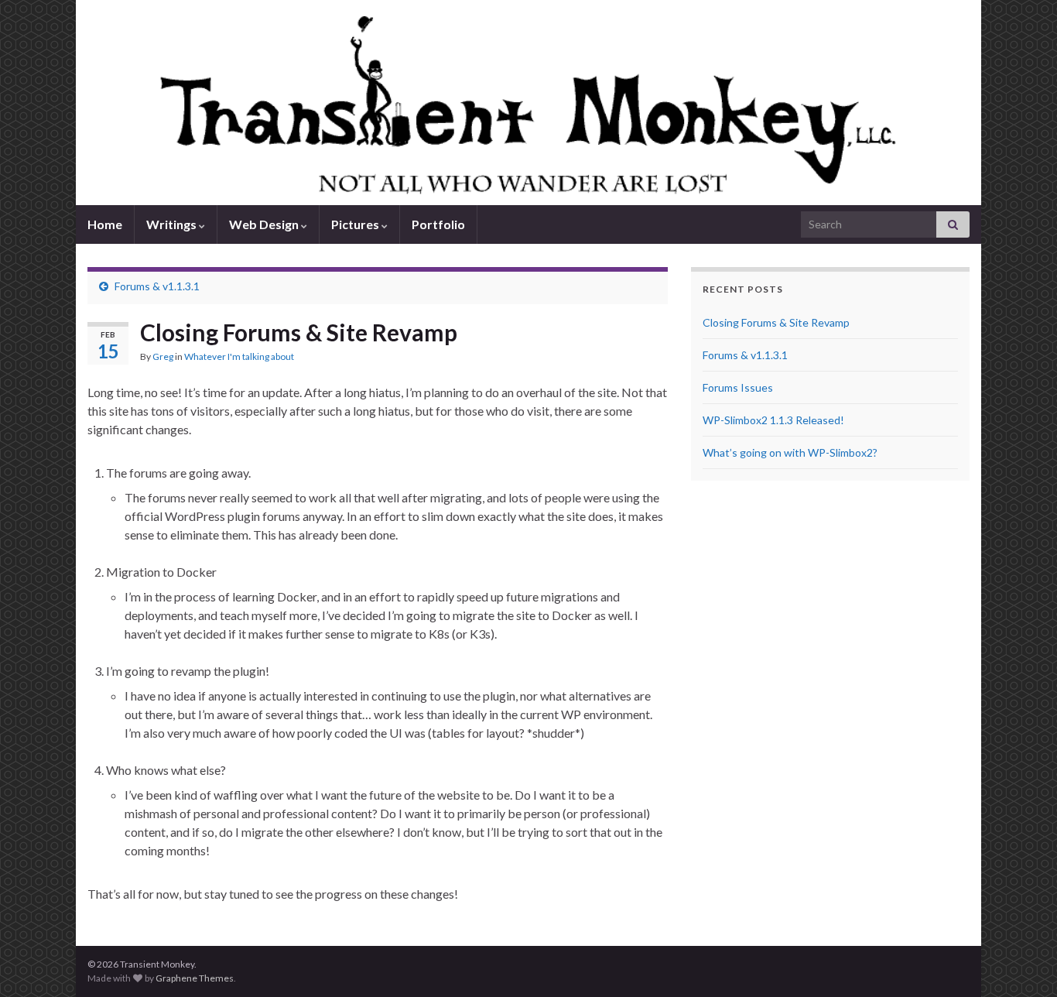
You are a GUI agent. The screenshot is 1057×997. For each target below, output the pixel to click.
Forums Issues (738, 387)
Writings (172, 224)
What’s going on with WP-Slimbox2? (790, 452)
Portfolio (438, 224)
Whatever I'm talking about (239, 356)
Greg (162, 356)
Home (104, 224)
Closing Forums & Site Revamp (776, 322)
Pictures (356, 224)
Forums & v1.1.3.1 (157, 286)
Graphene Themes (195, 978)
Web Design (265, 224)
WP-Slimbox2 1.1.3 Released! (773, 420)
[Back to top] (1022, 962)
